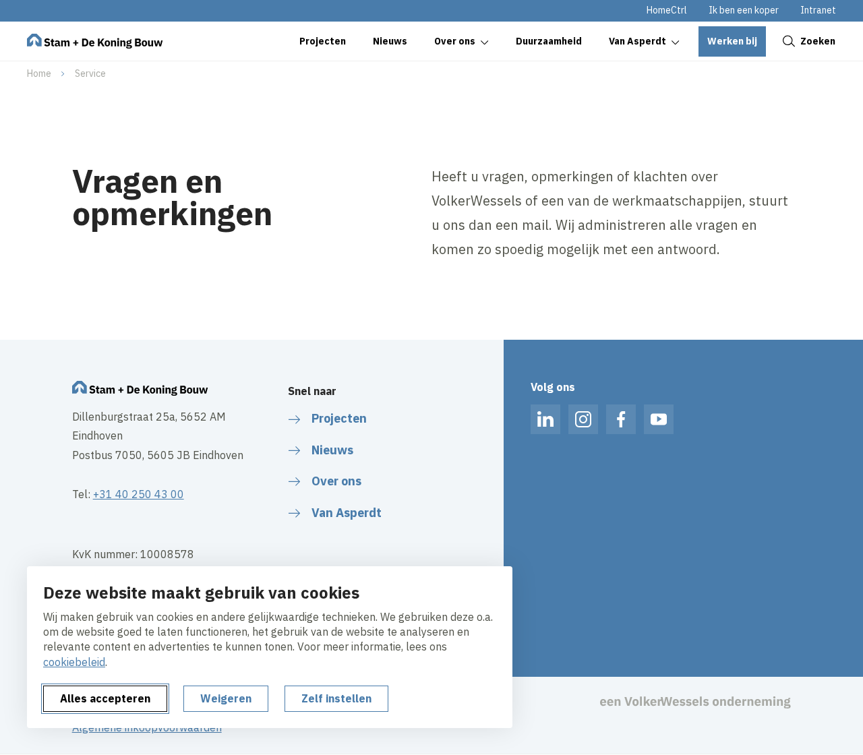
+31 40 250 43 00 (138, 494)
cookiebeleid (74, 662)
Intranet (818, 10)
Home (39, 73)
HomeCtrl (667, 10)
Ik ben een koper (744, 10)
